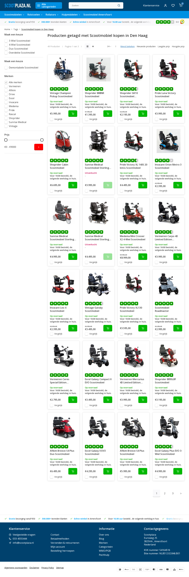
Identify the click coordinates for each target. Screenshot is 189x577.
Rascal (12, 114)
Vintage (13, 126)
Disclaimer (34, 567)
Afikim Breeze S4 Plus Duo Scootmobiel (62, 452)
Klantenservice (151, 5)
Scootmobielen (13, 14)
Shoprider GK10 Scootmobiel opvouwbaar (129, 95)
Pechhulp (104, 554)
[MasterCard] (154, 569)
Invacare (13, 102)
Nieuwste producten (146, 46)
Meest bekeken (127, 46)
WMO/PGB (105, 550)
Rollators (51, 14)
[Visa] (161, 569)
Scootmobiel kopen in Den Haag (37, 29)
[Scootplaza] (17, 5)
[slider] (5, 139)
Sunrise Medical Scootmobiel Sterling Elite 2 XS (97, 166)
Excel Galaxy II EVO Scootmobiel (95, 452)
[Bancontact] (140, 569)
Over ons (104, 534)
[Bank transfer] (134, 569)
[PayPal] (127, 569)
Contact (55, 534)
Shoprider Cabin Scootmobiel (59, 166)
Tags (15, 29)
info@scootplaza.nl (23, 542)
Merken (103, 542)
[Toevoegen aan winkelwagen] (72, 113)
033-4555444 (20, 538)
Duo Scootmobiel (18, 48)
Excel (11, 98)
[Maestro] (167, 569)
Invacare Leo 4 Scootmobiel (58, 309)
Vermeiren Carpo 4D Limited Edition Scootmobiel (166, 238)
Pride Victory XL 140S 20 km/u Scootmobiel (133, 166)
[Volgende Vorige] (181, 493)
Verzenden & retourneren (65, 542)
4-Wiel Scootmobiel (19, 44)
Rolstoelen (33, 14)
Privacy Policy (47, 567)
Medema (13, 106)
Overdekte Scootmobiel (22, 52)
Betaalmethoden (60, 538)
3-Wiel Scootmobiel (19, 40)
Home (7, 29)
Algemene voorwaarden (15, 567)
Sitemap (60, 567)
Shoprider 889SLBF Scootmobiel (165, 381)
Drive (12, 94)
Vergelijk (58, 119)
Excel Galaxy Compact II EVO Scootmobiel (98, 381)
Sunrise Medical (17, 122)
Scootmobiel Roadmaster (162, 309)
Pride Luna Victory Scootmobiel (165, 94)
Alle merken (15, 82)
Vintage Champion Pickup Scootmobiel (61, 94)
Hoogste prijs (178, 46)
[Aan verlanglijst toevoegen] (75, 59)
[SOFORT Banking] (147, 569)
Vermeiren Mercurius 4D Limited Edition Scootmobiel (132, 381)
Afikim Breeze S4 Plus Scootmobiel (132, 452)
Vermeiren (15, 86)
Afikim (12, 90)
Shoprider (14, 118)
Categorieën (106, 546)
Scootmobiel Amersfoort (97, 14)
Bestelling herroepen (62, 550)
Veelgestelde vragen (24, 534)
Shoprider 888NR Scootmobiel (94, 94)
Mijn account (58, 546)
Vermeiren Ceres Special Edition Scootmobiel (59, 381)
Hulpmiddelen (70, 14)
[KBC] (174, 569)
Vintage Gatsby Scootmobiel (94, 309)
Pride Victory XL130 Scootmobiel (131, 309)
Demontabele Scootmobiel (23, 67)
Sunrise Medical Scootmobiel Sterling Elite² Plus (97, 238)
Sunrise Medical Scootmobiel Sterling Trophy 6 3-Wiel (62, 238)
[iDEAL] (120, 569)
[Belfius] (181, 569)
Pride (12, 110)
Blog (101, 538)
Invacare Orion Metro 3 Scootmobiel (168, 166)
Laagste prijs (164, 46)
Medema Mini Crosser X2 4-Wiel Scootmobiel (132, 238)
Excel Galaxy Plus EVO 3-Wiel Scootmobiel (168, 452)
